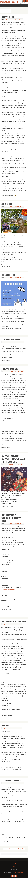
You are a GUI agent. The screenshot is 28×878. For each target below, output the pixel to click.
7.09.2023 (10, 19)
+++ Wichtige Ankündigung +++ (12, 780)
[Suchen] (25, 854)
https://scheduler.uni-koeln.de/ (8, 589)
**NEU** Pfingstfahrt (9, 369)
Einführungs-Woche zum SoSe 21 (13, 621)
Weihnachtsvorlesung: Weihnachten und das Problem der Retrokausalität (13, 459)
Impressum (13, 864)
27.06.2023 (10, 206)
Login (14, 863)
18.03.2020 (10, 782)
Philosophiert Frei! (8, 275)
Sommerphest (6, 204)
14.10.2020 (10, 728)
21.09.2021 (10, 523)
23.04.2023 (10, 342)
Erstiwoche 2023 (7, 17)
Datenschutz (14, 866)
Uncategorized (18, 19)
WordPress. (21, 872)
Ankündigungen (19, 782)
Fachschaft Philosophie (9, 2)
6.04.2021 (10, 624)
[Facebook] (24, 1)
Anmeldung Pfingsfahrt (10, 339)
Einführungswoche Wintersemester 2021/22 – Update (11, 518)
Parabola (14, 872)
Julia (6, 19)
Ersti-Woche (17, 624)
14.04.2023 (10, 371)
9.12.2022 (10, 464)
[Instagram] (27, 1)
